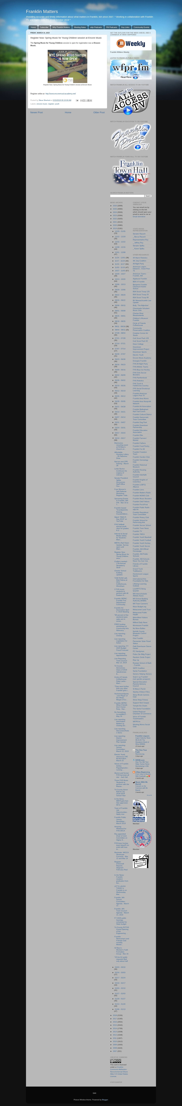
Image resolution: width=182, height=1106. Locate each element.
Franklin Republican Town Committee (140, 513)
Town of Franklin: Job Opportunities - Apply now (121, 811)
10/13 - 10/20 (120, 279)
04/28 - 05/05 (120, 401)
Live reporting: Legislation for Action (120, 641)
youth (57, 104)
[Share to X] (86, 100)
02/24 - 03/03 (120, 972)
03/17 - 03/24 (120, 433)
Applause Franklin (140, 279)
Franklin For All (139, 449)
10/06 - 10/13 (120, 284)
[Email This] (81, 100)
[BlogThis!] (84, 100)
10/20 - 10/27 (120, 274)
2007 (115, 1051)
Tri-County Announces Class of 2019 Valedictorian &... (120, 670)
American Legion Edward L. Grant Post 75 (141, 269)
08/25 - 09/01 (120, 316)
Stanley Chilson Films (141, 692)
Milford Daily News (140, 622)
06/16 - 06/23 (120, 365)
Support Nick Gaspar (141, 703)
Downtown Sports (140, 352)
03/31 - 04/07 (120, 422)
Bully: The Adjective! (141, 305)
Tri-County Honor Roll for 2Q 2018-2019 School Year (121, 793)
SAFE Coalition (139, 668)
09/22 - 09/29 (120, 295)
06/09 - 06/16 (120, 370)
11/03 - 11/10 (120, 267)
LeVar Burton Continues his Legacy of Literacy (120, 472)
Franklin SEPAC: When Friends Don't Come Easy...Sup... (120, 706)
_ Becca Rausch (139, 237)
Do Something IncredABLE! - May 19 (120, 714)
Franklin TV (137, 531)
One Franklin (138, 638)
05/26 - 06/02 (120, 380)
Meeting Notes (80, 27)
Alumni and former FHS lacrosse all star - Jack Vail (121, 775)
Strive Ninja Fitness (140, 700)
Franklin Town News (141, 528)
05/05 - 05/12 (120, 396)
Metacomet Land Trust (142, 610)
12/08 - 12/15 (120, 247)
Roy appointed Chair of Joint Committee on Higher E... (120, 837)
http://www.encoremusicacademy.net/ (60, 94)
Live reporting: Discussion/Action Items (121, 731)
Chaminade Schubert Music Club (141, 309)
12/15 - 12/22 (120, 242)
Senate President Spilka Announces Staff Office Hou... (121, 482)
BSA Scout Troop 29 (141, 294)
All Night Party (138, 264)
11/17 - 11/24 (120, 261)
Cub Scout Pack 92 (140, 341)
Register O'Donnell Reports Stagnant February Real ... (121, 867)
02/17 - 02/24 (120, 978)
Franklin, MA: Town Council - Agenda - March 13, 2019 (121, 912)
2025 (115, 209)
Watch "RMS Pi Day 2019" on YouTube (120, 519)
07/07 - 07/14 (120, 349)
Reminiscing (139, 754)
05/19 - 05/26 (120, 386)
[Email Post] (77, 100)
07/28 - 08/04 (120, 333)
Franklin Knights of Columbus (140, 481)
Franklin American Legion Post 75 (140, 394)
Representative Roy (140, 240)
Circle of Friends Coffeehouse (139, 324)
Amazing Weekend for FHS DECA (120, 829)
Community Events (141, 27)
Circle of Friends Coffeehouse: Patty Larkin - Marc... (120, 680)
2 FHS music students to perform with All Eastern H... (121, 592)
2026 (115, 206)
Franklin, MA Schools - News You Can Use (141, 560)
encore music (42, 104)
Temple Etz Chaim (140, 706)
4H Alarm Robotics (140, 258)
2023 (115, 215)
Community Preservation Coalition (141, 329)
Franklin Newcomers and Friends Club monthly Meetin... (121, 941)
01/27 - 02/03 (120, 994)
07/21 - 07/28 (120, 338)
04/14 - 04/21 (120, 412)
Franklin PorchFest (140, 504)
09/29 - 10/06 (120, 290)
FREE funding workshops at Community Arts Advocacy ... (121, 627)
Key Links (125, 27)
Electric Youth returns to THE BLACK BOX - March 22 (121, 758)
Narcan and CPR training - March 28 (121, 464)
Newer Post (36, 112)
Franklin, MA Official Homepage (140, 550)
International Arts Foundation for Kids (140, 580)
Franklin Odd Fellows (141, 502)
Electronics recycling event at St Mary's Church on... (121, 446)
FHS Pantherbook (140, 378)
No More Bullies (139, 628)
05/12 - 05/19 (120, 391)
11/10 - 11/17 (120, 264)
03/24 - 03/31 (120, 428)
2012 (115, 1035)
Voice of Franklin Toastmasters (139, 718)
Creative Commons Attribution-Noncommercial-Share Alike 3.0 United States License (119, 1071)
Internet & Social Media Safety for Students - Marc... (120, 537)
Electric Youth (138, 355)
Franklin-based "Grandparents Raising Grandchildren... (121, 511)
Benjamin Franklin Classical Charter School (140, 287)
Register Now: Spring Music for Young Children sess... (121, 555)
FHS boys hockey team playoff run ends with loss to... (121, 846)
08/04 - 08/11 (120, 330)
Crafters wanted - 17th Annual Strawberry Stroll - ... (121, 564)
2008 (115, 1048)
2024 (115, 212)
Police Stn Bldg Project (142, 654)
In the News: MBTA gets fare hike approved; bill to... (121, 802)
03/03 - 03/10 (120, 967)
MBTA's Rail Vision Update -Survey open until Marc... (121, 546)
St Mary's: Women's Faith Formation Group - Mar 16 (121, 951)
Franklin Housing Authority (139, 471)
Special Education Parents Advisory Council (140, 684)
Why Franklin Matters (61, 27)
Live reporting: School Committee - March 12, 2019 (121, 748)
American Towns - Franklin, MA (140, 275)
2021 (115, 222)
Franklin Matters (42, 11)
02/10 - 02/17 (120, 983)
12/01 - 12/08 (120, 252)
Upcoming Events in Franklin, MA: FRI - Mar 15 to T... (121, 502)
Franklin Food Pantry (141, 446)
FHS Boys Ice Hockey (141, 370)
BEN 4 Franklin (139, 282)
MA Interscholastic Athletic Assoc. (140, 595)
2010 (115, 1041)
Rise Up (136, 660)
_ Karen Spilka (138, 249)
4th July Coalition (139, 261)
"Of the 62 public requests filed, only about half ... (121, 960)
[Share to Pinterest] (91, 100)
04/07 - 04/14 (120, 417)
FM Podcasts (111, 27)
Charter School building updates (120, 573)
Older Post (99, 112)
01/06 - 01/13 (120, 1009)
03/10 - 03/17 (120, 438)
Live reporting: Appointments (120, 654)
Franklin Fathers (139, 443)
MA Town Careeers (140, 604)
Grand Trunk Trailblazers (138, 570)
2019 (115, 228)
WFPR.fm (136, 722)
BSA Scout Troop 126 (141, 292)
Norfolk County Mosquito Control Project (139, 633)
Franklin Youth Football (142, 540)
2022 (115, 219)
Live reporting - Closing (120, 635)
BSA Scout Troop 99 (141, 297)
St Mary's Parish (139, 689)
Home (33, 27)
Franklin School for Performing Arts (140, 521)
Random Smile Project (141, 657)
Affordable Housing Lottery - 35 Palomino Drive (121, 455)
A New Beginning (142, 772)
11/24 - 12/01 (120, 258)
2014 (115, 1028)
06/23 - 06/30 (120, 359)
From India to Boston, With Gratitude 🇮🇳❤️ (143, 775)
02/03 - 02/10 (120, 988)
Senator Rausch (139, 234)
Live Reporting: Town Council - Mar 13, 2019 (121, 661)
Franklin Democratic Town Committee (141, 418)
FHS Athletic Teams (140, 367)
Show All (149, 795)
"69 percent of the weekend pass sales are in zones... (121, 618)
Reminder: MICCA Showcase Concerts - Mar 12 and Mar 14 (121, 856)
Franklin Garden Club (141, 457)
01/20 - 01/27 (120, 999)
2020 (115, 225)
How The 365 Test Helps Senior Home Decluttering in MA (142, 764)
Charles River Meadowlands (138, 314)
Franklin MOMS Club (141, 496)
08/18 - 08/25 (120, 321)
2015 (115, 1025)
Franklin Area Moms (141, 398)
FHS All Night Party (140, 364)
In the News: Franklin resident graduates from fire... (121, 879)
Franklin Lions (138, 490)
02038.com (139, 760)
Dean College (138, 344)
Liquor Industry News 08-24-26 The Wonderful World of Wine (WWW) (143, 741)
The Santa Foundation (141, 709)
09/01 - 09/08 (120, 311)
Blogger (105, 1100)
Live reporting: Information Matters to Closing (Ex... (120, 722)
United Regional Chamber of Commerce (142, 713)
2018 (115, 1015)
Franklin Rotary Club (141, 517)
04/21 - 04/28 (120, 407)
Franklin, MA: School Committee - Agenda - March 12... (121, 902)
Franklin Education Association (140, 431)
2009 (115, 1045)
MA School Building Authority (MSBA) (140, 600)
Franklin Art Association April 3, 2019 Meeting (121, 610)
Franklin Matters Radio (142, 493)
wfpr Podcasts (96, 27)
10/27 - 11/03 (120, 271)
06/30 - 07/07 (120, 354)
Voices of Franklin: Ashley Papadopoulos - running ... (121, 767)
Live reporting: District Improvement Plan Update (120, 739)
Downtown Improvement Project (141, 348)
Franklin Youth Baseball (142, 537)
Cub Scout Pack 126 (141, 338)
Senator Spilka (138, 246)
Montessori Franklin (140, 625)
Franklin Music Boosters (142, 499)
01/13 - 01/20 (120, 1004)
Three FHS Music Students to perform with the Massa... (121, 783)
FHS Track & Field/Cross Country (140, 385)
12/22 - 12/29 (120, 237)
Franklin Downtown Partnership (140, 426)
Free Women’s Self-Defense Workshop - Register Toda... (121, 492)
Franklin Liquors (142, 736)
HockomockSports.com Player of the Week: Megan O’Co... (121, 697)
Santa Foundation (140, 671)
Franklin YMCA (139, 534)
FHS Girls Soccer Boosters (139, 374)
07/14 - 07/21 (120, 343)
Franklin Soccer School (142, 525)
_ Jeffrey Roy (138, 243)
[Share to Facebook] (88, 100)
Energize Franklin (140, 361)
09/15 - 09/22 (120, 300)
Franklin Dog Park (140, 422)
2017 (115, 1019)
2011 (115, 1038)
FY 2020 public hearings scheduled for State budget (120, 921)
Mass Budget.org (139, 607)
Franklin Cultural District (142, 414)
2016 (115, 1022)
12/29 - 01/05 (120, 231)
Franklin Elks (138, 435)
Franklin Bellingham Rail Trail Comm (140, 410)
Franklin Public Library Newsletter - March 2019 (120, 820)
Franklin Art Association (142, 406)
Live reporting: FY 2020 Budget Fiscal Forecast (121, 648)
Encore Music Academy (142, 358)
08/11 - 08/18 (120, 326)
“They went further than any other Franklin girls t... (121, 688)
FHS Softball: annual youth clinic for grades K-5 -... (121, 527)
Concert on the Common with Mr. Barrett (141, 788)
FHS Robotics (138, 381)
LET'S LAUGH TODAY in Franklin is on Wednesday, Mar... (120, 890)
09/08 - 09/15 (120, 305)
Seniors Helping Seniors (142, 674)
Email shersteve (139, 217)
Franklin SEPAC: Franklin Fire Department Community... (120, 602)
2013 (115, 1032)
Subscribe (44, 27)
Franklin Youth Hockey (141, 543)
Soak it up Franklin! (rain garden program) (141, 678)
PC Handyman (138, 651)
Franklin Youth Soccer (141, 546)
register (51, 104)
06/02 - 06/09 (120, 375)
